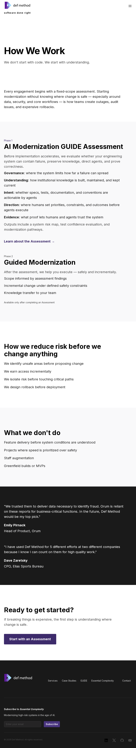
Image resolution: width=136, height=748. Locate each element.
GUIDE (83, 680)
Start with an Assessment (30, 639)
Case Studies (69, 680)
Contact (126, 680)
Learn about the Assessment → (29, 241)
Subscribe (52, 724)
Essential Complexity (102, 680)
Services (53, 680)
